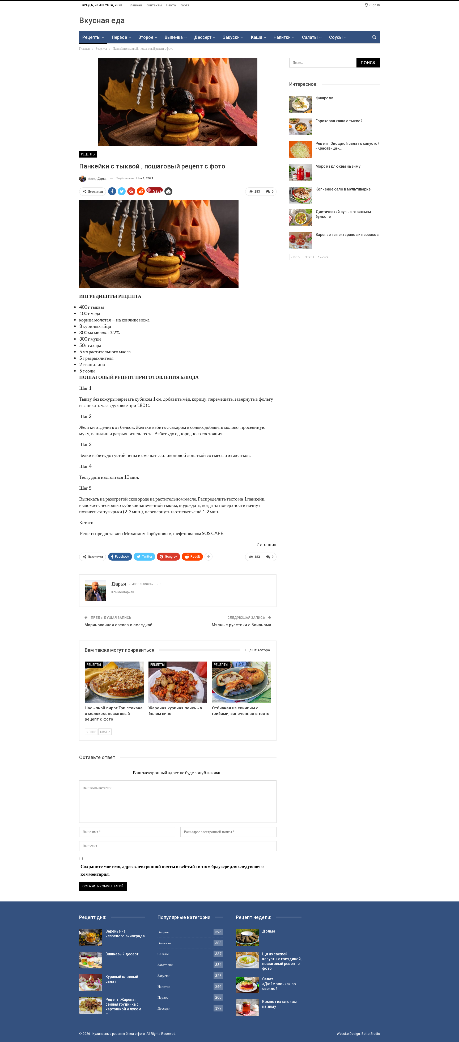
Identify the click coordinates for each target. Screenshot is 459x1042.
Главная (135, 5)
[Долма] (247, 937)
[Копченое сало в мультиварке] (300, 195)
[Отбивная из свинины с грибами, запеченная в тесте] (241, 682)
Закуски (231, 37)
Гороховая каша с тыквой (339, 121)
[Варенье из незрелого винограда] (90, 937)
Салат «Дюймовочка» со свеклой (279, 984)
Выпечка (174, 37)
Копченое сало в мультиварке (343, 189)
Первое (119, 37)
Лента (171, 5)
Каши (256, 37)
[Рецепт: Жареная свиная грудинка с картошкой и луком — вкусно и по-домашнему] (90, 1005)
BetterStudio (371, 1034)
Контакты (154, 5)
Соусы (336, 37)
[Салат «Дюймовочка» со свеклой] (247, 985)
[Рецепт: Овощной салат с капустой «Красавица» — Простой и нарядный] (300, 149)
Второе (145, 37)
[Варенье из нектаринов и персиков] (300, 240)
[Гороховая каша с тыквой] (300, 126)
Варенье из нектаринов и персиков (347, 234)
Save (157, 191)
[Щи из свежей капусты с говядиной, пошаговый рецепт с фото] (247, 960)
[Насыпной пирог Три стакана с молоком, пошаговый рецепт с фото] (114, 682)
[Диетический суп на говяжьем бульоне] (300, 217)
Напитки (282, 37)
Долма (268, 931)
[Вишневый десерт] (90, 960)
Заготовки (165, 965)
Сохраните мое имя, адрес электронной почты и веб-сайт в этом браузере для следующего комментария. (172, 870)
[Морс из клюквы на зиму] (300, 172)
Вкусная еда (102, 20)
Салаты (310, 37)
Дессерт (202, 37)
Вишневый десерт (121, 954)
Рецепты (91, 37)
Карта (184, 5)
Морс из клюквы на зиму (338, 166)
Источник (266, 544)
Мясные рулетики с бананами (241, 624)
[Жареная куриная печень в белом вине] (177, 682)
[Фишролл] (300, 104)
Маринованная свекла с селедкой (118, 624)
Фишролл (324, 98)
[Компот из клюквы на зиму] (247, 1007)
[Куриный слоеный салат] (90, 982)
